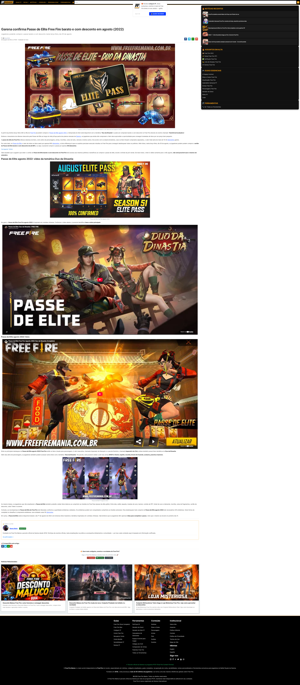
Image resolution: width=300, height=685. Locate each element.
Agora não (137, 13)
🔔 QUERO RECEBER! (157, 14)
